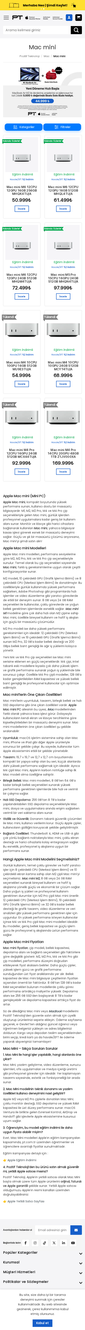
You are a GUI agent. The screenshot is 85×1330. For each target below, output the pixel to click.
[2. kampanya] (43, 9)
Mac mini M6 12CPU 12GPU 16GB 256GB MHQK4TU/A (22, 190)
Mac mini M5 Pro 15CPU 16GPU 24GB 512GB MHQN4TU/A (63, 278)
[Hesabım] (69, 17)
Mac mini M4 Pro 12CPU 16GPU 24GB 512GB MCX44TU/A (22, 453)
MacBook (55, 1011)
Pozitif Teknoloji (30, 56)
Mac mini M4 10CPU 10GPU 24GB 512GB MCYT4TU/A (63, 366)
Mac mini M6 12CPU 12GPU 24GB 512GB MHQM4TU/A (22, 278)
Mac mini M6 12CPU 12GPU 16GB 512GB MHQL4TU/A (63, 190)
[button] (6, 17)
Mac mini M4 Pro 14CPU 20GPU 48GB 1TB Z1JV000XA (63, 453)
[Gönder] (76, 30)
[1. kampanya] (41, 9)
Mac (47, 56)
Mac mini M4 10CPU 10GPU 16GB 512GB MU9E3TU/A (21, 366)
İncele (21, 208)
